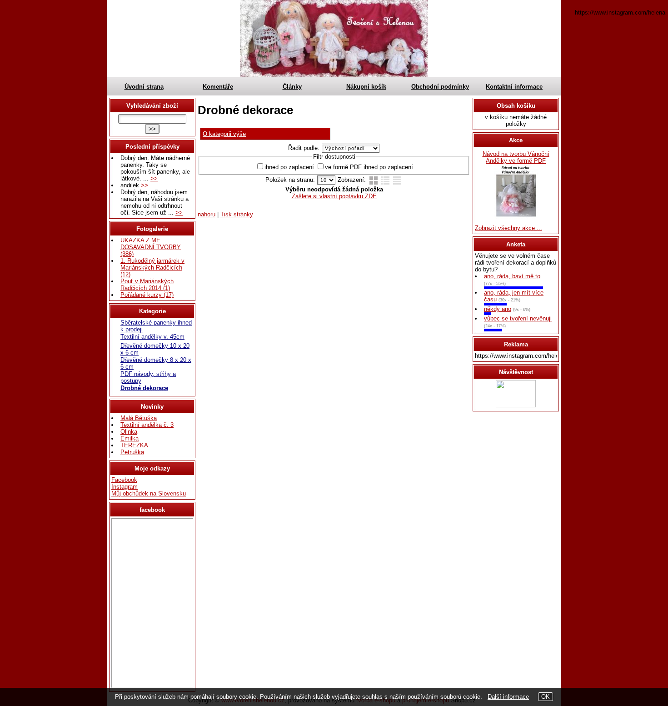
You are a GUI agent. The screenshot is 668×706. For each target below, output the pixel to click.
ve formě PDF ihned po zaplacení (369, 167)
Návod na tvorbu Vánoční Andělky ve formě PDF (516, 157)
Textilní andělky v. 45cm (152, 336)
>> (154, 178)
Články (292, 86)
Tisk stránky (236, 214)
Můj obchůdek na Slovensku (148, 493)
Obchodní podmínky (440, 86)
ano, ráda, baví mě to (512, 276)
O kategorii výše (224, 133)
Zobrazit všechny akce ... (508, 228)
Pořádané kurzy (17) (147, 294)
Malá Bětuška (138, 418)
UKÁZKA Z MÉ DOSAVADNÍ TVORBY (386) (150, 247)
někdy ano (497, 308)
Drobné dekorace (144, 388)
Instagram (124, 486)
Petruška (132, 452)
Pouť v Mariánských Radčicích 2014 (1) (147, 284)
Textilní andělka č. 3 (147, 424)
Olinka (128, 431)
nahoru (206, 214)
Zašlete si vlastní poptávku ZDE (334, 196)
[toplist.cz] (516, 405)
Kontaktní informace (514, 86)
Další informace (508, 696)
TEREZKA (134, 445)
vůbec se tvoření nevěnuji (518, 318)
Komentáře (218, 86)
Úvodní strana (144, 86)
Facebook (124, 479)
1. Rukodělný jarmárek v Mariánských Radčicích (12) (152, 267)
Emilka (129, 438)
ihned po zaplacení (289, 167)
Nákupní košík (366, 86)
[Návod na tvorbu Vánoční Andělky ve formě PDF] (516, 216)
